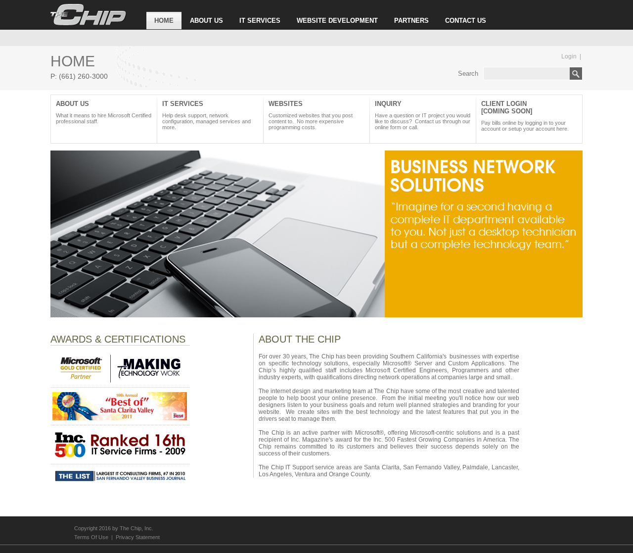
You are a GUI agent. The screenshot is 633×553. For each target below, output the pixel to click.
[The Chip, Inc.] (88, 23)
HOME (164, 20)
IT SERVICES (259, 20)
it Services (206, 115)
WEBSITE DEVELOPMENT (337, 20)
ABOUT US (206, 20)
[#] (316, 315)
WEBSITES (311, 115)
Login (569, 56)
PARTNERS (411, 20)
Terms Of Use (91, 537)
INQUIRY (422, 115)
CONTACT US (465, 20)
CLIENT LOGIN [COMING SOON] (525, 116)
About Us (103, 112)
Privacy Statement (138, 537)
